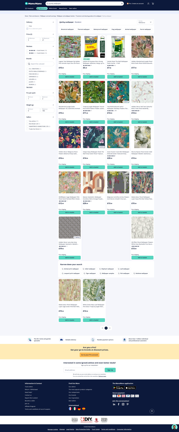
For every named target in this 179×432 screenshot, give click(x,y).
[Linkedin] (114, 404)
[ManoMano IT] (74, 408)
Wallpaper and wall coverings (48, 16)
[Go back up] (152, 411)
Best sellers (72, 401)
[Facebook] (118, 404)
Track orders (29, 387)
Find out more (102, 376)
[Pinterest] (127, 404)
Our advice (72, 387)
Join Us (27, 403)
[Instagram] (123, 404)
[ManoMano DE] (79, 408)
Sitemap (62, 429)
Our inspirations (74, 398)
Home (26, 16)
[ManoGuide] (174, 427)
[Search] (47, 3)
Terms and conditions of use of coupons (37, 409)
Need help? (28, 392)
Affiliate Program (30, 406)
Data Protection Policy (83, 429)
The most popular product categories (80, 389)
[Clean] (122, 3)
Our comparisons (74, 392)
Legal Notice (70, 429)
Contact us (28, 395)
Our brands (72, 395)
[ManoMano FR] (70, 408)
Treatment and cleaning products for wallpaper (88, 16)
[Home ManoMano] (33, 4)
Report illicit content (31, 398)
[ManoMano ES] (83, 408)
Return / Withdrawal (31, 389)
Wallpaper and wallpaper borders (66, 16)
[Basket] (153, 4)
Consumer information (124, 429)
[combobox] (145, 22)
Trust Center (96, 429)
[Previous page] (102, 328)
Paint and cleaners (34, 16)
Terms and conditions (108, 429)
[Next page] (109, 328)
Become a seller (30, 401)
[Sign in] (148, 4)
